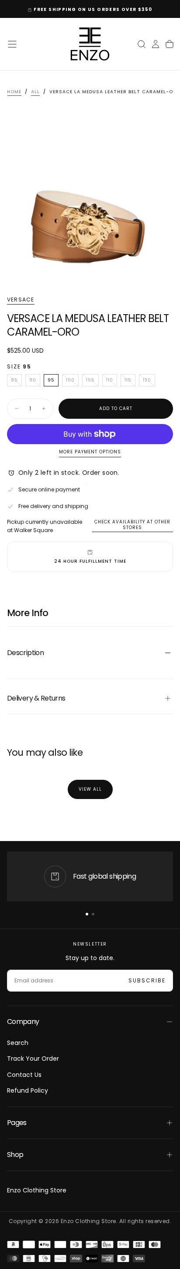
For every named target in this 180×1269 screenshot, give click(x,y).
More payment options (90, 452)
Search (17, 1042)
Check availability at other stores (132, 525)
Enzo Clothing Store (36, 1190)
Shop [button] (15, 1155)
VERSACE (20, 299)
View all (90, 789)
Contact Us (24, 1074)
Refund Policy (27, 1090)
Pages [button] (17, 1123)
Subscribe (147, 980)
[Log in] (155, 44)
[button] (12, 44)
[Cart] (169, 44)
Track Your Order (33, 1058)
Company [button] (23, 1022)
